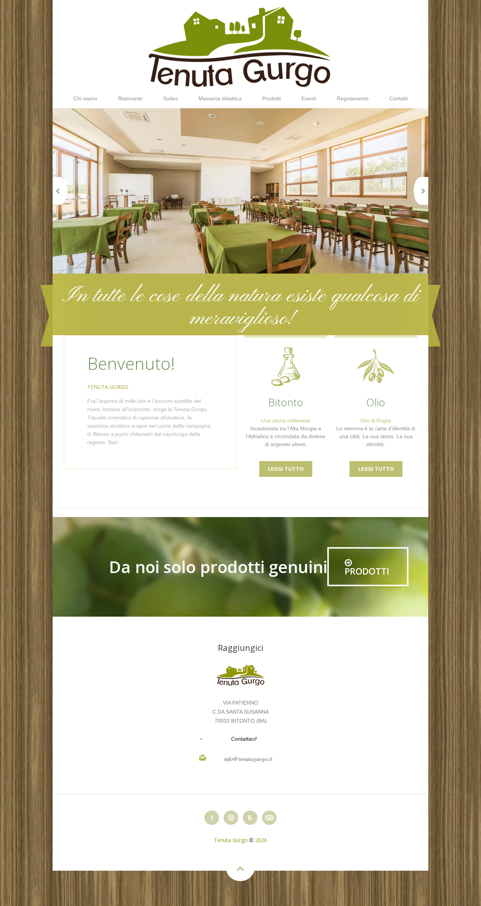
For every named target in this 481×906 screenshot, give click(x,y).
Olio (375, 402)
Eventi (308, 98)
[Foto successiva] (421, 191)
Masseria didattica (220, 98)
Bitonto (285, 402)
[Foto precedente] (60, 191)
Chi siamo (85, 98)
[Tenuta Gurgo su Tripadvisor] (269, 818)
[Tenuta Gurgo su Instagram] (231, 818)
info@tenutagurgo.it (248, 758)
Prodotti (271, 98)
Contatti (398, 98)
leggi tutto (286, 468)
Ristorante (130, 98)
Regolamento (353, 98)
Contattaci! (244, 739)
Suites (170, 98)
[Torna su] (240, 866)
